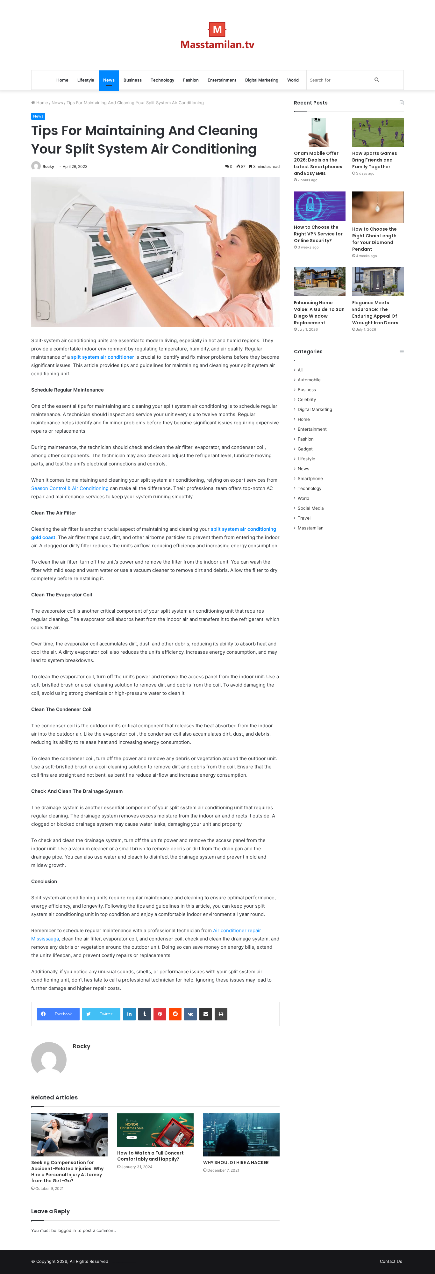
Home (62, 80)
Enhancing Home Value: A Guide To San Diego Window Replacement (319, 312)
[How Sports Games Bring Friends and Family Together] (378, 132)
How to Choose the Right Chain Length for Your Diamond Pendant (374, 239)
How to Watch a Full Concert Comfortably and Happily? (150, 1156)
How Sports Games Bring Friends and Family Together (374, 160)
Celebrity (307, 399)
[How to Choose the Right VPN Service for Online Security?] (320, 205)
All (300, 369)
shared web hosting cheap (129, 1262)
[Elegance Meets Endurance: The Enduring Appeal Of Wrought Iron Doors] (378, 281)
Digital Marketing (261, 80)
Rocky (48, 166)
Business (133, 80)
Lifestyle (85, 80)
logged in (67, 1230)
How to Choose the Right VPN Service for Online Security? (318, 234)
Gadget (305, 448)
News (109, 80)
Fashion (191, 80)
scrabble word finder (117, 1262)
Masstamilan (311, 527)
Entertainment (222, 80)
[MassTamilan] (217, 35)
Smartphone (310, 478)
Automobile (309, 379)
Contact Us (391, 1261)
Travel (304, 518)
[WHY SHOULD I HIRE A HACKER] (241, 1134)
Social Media (311, 508)
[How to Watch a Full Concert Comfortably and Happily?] (155, 1130)
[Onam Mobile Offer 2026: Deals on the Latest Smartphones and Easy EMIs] (320, 132)
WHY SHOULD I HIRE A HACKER (236, 1162)
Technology (162, 80)
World (293, 80)
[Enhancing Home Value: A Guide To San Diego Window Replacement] (320, 281)
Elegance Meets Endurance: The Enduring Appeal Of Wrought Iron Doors (375, 312)
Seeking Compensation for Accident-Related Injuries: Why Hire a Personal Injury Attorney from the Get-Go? (67, 1171)
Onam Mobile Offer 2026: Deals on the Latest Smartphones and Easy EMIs (318, 163)
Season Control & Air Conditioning (70, 488)
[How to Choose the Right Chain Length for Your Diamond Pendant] (378, 206)
